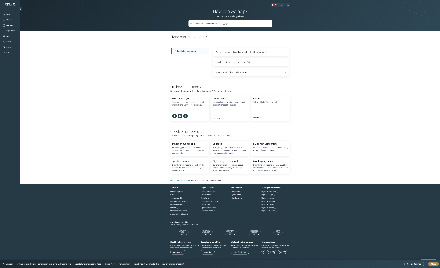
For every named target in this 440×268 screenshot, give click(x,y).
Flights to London (267, 198)
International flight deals (210, 201)
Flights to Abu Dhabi (268, 192)
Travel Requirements (208, 192)
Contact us (177, 252)
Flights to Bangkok (268, 201)
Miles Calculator (237, 198)
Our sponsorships (176, 198)
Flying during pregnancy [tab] (185, 51)
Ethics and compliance (178, 211)
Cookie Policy (110, 264)
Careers (173, 208)
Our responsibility (176, 204)
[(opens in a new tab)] (174, 116)
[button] (20, 9)
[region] (220, 264)
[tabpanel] (250, 62)
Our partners (236, 192)
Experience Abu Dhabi (208, 208)
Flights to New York (268, 211)
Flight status (205, 204)
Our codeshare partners (179, 201)
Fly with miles (236, 195)
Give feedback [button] (240, 252)
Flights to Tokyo (267, 195)
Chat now (216, 118)
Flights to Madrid (267, 208)
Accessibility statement (179, 214)
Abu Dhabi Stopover (208, 211)
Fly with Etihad (206, 195)
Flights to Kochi (267, 204)
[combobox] (231, 23)
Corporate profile (176, 192)
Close (433, 264)
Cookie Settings (414, 264)
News (172, 195)
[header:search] (282, 4)
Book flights (205, 198)
